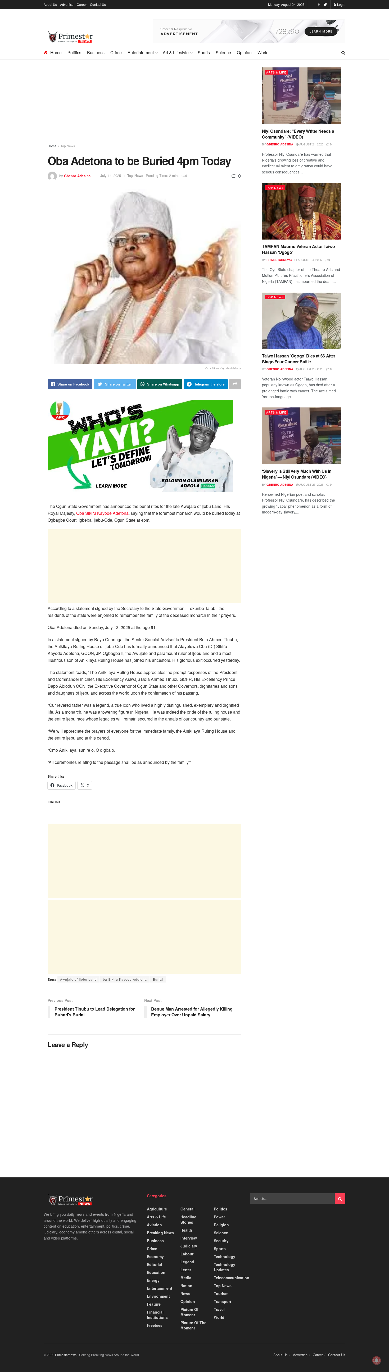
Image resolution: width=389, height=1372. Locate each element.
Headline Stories (188, 1219)
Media (185, 1277)
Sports (204, 52)
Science (223, 52)
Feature (154, 1304)
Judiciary (188, 1246)
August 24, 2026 (310, 144)
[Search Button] (340, 1198)
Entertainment (141, 52)
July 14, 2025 (110, 175)
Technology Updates (224, 1267)
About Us (50, 4)
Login (340, 4)
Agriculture (157, 1209)
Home (56, 52)
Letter (185, 1269)
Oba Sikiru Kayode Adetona (102, 513)
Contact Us (98, 4)
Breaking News (160, 1232)
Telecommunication (231, 1277)
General (187, 1209)
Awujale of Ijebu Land (78, 979)
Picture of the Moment (193, 1325)
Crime (116, 52)
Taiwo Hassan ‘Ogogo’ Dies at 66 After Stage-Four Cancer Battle (298, 359)
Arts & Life (276, 72)
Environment (158, 1296)
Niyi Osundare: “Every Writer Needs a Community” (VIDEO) (298, 134)
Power (219, 1216)
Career (82, 4)
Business (96, 52)
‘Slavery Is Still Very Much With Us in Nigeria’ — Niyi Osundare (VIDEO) (297, 474)
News (185, 1293)
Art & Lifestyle (176, 52)
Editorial (154, 1264)
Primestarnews (279, 260)
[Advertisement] (144, 107)
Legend (187, 1261)
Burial (158, 979)
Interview (188, 1238)
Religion (221, 1224)
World (263, 52)
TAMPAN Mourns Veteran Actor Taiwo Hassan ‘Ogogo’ (298, 249)
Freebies (154, 1325)
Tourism (221, 1293)
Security (221, 1240)
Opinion (244, 52)
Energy (153, 1280)
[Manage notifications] (376, 1360)
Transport (222, 1301)
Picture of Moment (189, 1312)
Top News (68, 146)
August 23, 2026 (310, 369)
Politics (74, 52)
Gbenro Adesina (77, 175)
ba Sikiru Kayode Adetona (125, 979)
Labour (186, 1253)
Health (186, 1230)
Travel (219, 1309)
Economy (155, 1256)
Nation (186, 1285)
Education (156, 1272)
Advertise (67, 4)
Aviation (154, 1224)
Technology (224, 1256)
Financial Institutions (157, 1314)
